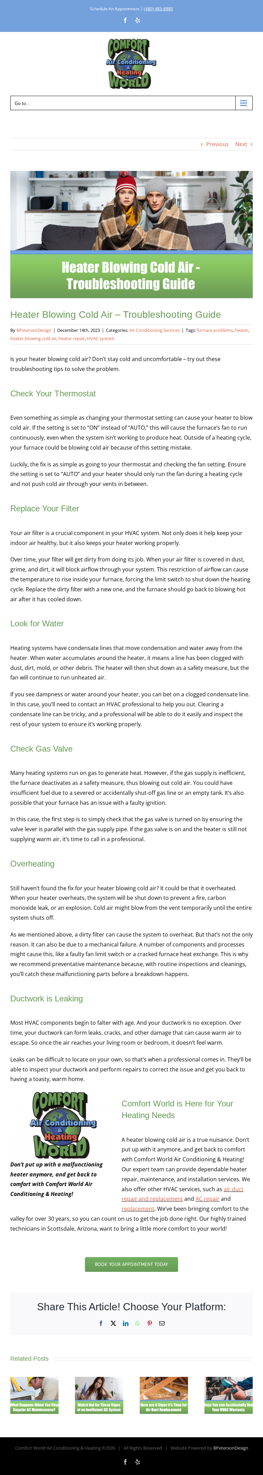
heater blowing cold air (33, 338)
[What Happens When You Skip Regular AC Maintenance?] (34, 1380)
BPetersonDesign (33, 330)
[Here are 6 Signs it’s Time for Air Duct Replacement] (164, 1380)
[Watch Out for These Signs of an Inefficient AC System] (99, 1380)
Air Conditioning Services (154, 330)
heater (241, 330)
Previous (217, 144)
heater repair (72, 338)
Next (241, 144)
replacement (138, 1208)
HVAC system (100, 338)
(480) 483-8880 (158, 9)
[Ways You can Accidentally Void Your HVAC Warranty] (228, 1380)
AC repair (208, 1199)
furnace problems (215, 330)
